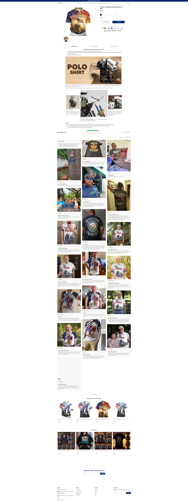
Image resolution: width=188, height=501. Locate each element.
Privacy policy (78, 489)
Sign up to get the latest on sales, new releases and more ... (122, 490)
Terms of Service (78, 491)
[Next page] (131, 412)
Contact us (96, 491)
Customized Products (92, 3)
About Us (109, 3)
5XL (116, 14)
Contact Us (105, 3)
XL (106, 14)
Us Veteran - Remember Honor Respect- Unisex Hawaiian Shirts (85, 420)
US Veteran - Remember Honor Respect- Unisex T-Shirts (121, 419)
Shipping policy (78, 493)
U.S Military (79, 3)
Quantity (101, 17)
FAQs (95, 493)
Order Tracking (99, 3)
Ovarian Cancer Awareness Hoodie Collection (83, 450)
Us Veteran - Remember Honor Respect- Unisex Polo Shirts (65, 420)
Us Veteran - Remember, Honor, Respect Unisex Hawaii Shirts (102, 420)
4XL (114, 14)
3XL (111, 14)
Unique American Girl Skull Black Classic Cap (101, 450)
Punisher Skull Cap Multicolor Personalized (64, 450)
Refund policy (78, 494)
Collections (85, 3)
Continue (102, 473)
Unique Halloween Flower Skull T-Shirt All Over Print (121, 450)
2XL (109, 14)
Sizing (96, 494)
